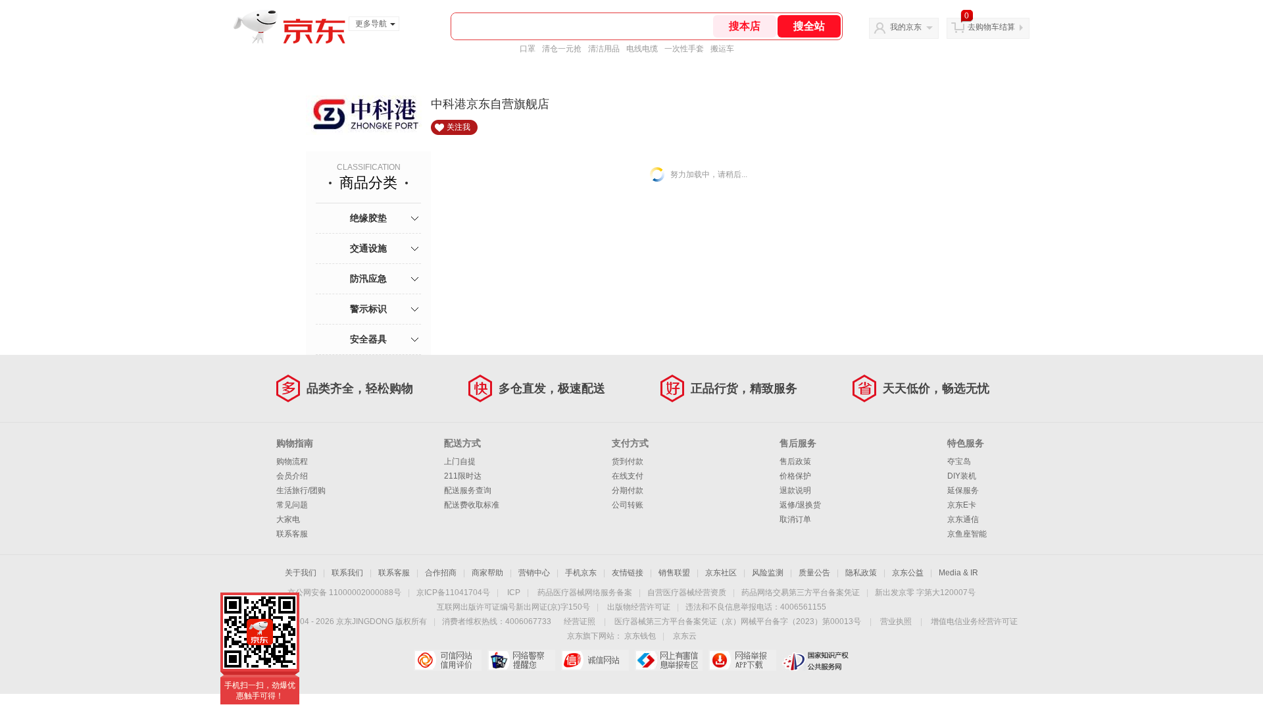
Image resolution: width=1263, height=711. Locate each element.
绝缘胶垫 (368, 218)
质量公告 (814, 572)
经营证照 (579, 621)
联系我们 (347, 572)
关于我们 (300, 572)
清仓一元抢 (562, 48)
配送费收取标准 (471, 505)
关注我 (458, 127)
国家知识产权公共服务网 (816, 660)
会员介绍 (292, 476)
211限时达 (463, 476)
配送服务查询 (467, 490)
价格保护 (795, 476)
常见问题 (292, 505)
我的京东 (906, 27)
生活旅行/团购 (301, 490)
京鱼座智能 (967, 534)
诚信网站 (595, 660)
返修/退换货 (800, 505)
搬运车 (722, 48)
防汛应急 (368, 278)
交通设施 (368, 248)
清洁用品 (604, 48)
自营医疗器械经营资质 (686, 592)
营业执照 (896, 621)
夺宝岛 (959, 461)
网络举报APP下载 (742, 660)
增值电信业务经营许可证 (974, 621)
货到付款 (627, 461)
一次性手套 (684, 48)
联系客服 (292, 534)
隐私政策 (861, 572)
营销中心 (534, 572)
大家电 (288, 519)
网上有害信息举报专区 (669, 660)
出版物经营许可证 (638, 607)
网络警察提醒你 (521, 660)
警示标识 (368, 308)
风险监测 (767, 572)
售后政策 (795, 461)
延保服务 (963, 490)
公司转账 (627, 505)
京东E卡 (961, 505)
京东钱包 (640, 636)
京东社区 (721, 572)
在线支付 (627, 476)
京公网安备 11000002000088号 (344, 592)
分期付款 (627, 490)
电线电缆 (642, 48)
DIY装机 (961, 476)
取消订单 (795, 519)
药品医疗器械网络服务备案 (584, 592)
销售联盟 (674, 572)
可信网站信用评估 (448, 660)
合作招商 (441, 572)
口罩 (527, 48)
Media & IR (958, 572)
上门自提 (460, 461)
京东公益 (908, 572)
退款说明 (795, 490)
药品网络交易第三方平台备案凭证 (800, 592)
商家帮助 (487, 572)
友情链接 (627, 572)
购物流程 (292, 461)
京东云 (685, 636)
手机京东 (581, 572)
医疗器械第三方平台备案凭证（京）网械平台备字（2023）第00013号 (737, 621)
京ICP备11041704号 (453, 592)
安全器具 (368, 339)
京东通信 (963, 519)
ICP (513, 592)
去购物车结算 (991, 27)
